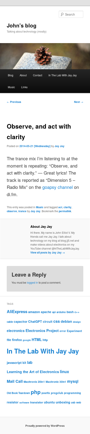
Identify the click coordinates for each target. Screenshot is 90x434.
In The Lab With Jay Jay (62, 75)
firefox (17, 339)
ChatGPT (35, 321)
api (54, 312)
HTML (37, 339)
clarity (67, 207)
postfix (46, 393)
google (27, 340)
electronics (16, 330)
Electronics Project (42, 330)
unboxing (63, 402)
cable (10, 322)
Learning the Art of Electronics (33, 371)
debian (66, 321)
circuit (47, 321)
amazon (34, 312)
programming (72, 393)
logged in (32, 282)
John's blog (21, 25)
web (78, 402)
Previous (14, 102)
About (23, 75)
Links (24, 87)
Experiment (74, 331)
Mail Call (15, 381)
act (60, 207)
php (36, 392)
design (77, 321)
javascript (14, 362)
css (56, 321)
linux (64, 371)
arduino (61, 312)
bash (70, 312)
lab (29, 362)
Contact (37, 75)
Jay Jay (59, 146)
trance (22, 211)
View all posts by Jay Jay (47, 252)
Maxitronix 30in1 (56, 382)
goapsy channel (57, 187)
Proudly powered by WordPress (45, 426)
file (9, 339)
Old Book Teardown (18, 393)
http (45, 340)
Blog (10, 75)
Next (78, 102)
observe (12, 211)
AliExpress (17, 311)
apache (46, 312)
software (24, 402)
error (63, 331)
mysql (72, 381)
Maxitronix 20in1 (34, 382)
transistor (36, 402)
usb (73, 402)
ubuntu (49, 402)
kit (24, 362)
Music (11, 87)
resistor (13, 402)
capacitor (20, 321)
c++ (77, 312)
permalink (65, 211)
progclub (57, 393)
